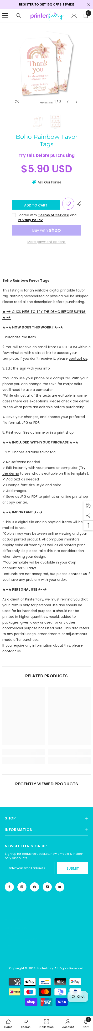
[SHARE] (77, 204)
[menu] (5, 15)
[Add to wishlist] (68, 204)
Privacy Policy (30, 220)
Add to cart (35, 205)
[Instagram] (21, 887)
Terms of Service (53, 215)
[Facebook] (9, 887)
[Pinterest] (34, 887)
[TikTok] (47, 887)
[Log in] (74, 15)
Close (89, 4)
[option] (46, 64)
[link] (23, 752)
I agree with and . (47, 217)
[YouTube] (59, 887)
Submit (73, 868)
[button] (68, 102)
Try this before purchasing (47, 155)
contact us (78, 358)
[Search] (19, 15)
